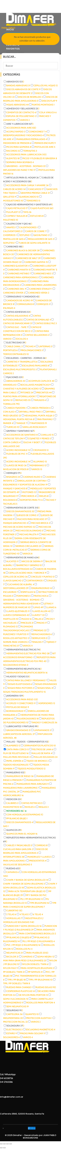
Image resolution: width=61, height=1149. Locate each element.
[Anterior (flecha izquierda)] (1, 1147)
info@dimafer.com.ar (11, 1096)
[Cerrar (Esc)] (10, 1143)
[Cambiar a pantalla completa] (4, 1143)
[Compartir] (7, 1143)
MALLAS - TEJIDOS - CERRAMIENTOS (28, 24)
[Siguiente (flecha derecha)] (4, 1147)
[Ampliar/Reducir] (1, 1143)
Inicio (4, 24)
